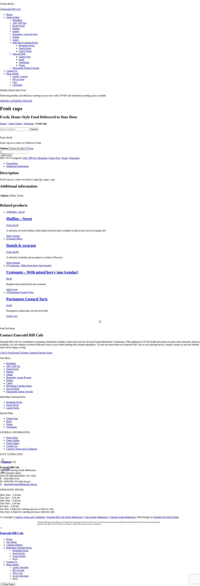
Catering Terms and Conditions (21, 449)
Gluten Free (24, 56)
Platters (16, 28)
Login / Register (20, 567)
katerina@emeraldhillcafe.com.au (20, 484)
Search (34, 129)
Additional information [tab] (17, 166)
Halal (21, 59)
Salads (15, 31)
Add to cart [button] (11, 289)
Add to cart (6, 155)
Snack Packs (25, 48)
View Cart (17, 573)
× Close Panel (7, 584)
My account (18, 79)
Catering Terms (44, 352)
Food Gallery (12, 443)
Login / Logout (20, 76)
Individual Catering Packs (25, 42)
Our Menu (11, 542)
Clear (30, 148)
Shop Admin (12, 73)
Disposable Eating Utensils (25, 68)
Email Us (17, 352)
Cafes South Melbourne (96, 517)
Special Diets (18, 54)
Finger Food (18, 25)
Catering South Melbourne (122, 517)
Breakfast (17, 20)
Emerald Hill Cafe (11, 533)
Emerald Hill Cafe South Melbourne (64, 517)
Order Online (12, 17)
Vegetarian (24, 62)
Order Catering (29, 352)
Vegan (22, 65)
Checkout (17, 85)
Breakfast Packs (27, 45)
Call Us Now (6, 352)
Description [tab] (12, 163)
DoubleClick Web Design (166, 517)
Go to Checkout (20, 576)
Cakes (15, 40)
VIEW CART (21, 4)
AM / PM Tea (19, 23)
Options (4, 148)
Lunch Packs (25, 51)
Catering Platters (14, 545)
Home (9, 14)
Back (15, 559)
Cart (14, 82)
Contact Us (11, 71)
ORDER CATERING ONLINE (16, 101)
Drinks (15, 37)
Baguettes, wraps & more (25, 34)
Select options (13, 236)
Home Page (12, 437)
